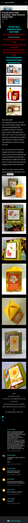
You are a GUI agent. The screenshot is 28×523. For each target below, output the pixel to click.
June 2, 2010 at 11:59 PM (14, 474)
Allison (9, 489)
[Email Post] (3, 417)
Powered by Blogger (15, 521)
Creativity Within (9, 2)
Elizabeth (9, 455)
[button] (3, 22)
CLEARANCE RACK (14, 29)
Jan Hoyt (9, 429)
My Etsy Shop (14, 27)
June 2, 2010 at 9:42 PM (13, 450)
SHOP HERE (14, 32)
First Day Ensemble (14, 58)
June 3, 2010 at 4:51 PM (13, 494)
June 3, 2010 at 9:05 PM (13, 503)
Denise (9, 479)
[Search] (26, 2)
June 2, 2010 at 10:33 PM (14, 464)
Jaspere (9, 498)
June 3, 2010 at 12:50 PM (14, 485)
